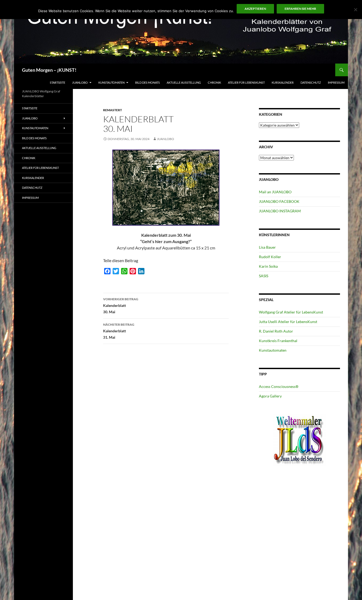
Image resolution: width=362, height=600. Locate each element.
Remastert (112, 110)
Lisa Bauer (267, 247)
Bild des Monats (147, 82)
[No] (355, 9)
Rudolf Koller (270, 256)
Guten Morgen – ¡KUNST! (49, 70)
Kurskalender (283, 82)
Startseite (57, 82)
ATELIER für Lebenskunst (246, 82)
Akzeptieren (255, 9)
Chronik (214, 82)
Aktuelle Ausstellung (184, 82)
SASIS (263, 276)
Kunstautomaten (111, 82)
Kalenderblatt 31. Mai (118, 331)
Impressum (336, 82)
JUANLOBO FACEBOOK (279, 201)
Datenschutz (311, 82)
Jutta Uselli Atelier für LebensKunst (288, 321)
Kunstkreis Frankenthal (278, 340)
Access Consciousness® (278, 386)
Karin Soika (268, 266)
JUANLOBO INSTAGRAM (280, 211)
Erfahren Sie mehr (300, 9)
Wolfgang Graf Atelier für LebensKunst (291, 312)
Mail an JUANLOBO (275, 192)
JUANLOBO (80, 82)
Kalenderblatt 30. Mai (120, 305)
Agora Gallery (270, 396)
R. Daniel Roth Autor (276, 331)
